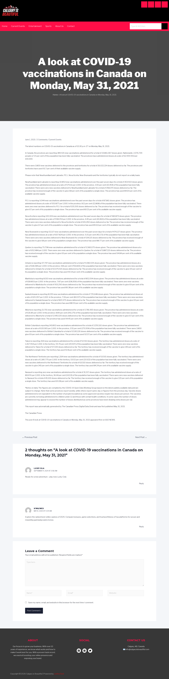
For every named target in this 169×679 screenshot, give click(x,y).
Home (4, 26)
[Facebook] (151, 4)
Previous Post (29, 437)
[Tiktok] (158, 4)
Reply (141, 483)
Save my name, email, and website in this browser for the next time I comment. (61, 602)
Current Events (18, 26)
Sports (48, 26)
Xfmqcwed (39, 508)
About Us (59, 26)
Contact (71, 26)
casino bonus (47, 520)
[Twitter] (165, 4)
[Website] (126, 593)
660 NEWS (110, 420)
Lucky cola (39, 468)
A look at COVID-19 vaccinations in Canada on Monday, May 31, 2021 (61, 420)
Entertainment (35, 26)
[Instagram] (144, 4)
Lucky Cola (61, 477)
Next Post (141, 437)
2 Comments (42, 140)
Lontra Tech (59, 674)
